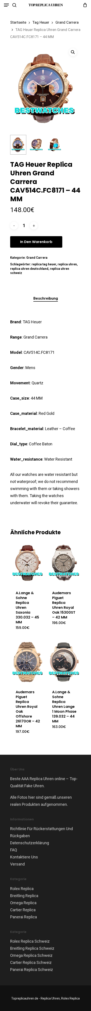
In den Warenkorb (36, 241)
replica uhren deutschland (29, 268)
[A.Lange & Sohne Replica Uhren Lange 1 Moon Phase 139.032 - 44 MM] (64, 662)
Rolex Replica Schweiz (30, 941)
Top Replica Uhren (45, 5)
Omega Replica (23, 902)
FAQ (13, 850)
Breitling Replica (24, 895)
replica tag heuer (44, 264)
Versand (17, 864)
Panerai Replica (23, 917)
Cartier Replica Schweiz (31, 962)
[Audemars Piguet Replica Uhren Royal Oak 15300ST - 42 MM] (64, 563)
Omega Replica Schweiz (31, 955)
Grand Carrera (67, 22)
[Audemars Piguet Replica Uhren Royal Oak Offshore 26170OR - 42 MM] (28, 662)
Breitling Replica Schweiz (32, 948)
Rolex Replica (22, 888)
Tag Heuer (40, 22)
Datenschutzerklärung (29, 843)
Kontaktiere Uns (24, 857)
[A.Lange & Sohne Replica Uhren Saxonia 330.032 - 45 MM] (28, 563)
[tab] (45, 298)
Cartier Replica (23, 910)
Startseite (18, 22)
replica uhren (67, 264)
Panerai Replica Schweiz (31, 969)
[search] (14, 5)
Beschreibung (45, 298)
